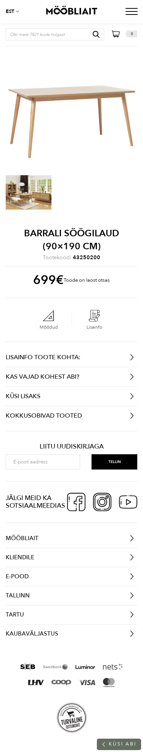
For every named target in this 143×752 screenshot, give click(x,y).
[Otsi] (96, 34)
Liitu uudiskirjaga (72, 446)
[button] (15, 11)
